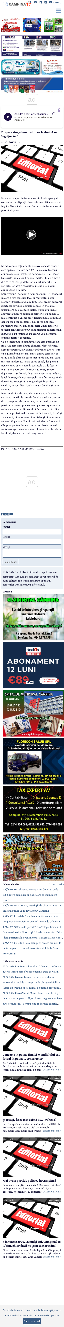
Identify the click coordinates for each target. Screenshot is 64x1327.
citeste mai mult (52, 1069)
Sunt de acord (32, 1321)
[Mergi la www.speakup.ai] (59, 110)
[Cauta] (30, 2)
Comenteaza (10, 562)
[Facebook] (41, 2)
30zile (60, 884)
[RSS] (45, 2)
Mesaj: (6, 547)
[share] (2, 514)
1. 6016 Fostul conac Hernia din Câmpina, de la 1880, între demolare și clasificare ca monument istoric (30, 894)
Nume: (6, 527)
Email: (6, 537)
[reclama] (10, 31)
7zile (52, 884)
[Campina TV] (16, 3)
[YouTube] (35, 2)
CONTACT (57, 2)
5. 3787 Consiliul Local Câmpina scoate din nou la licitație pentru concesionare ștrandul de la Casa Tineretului (32, 948)
